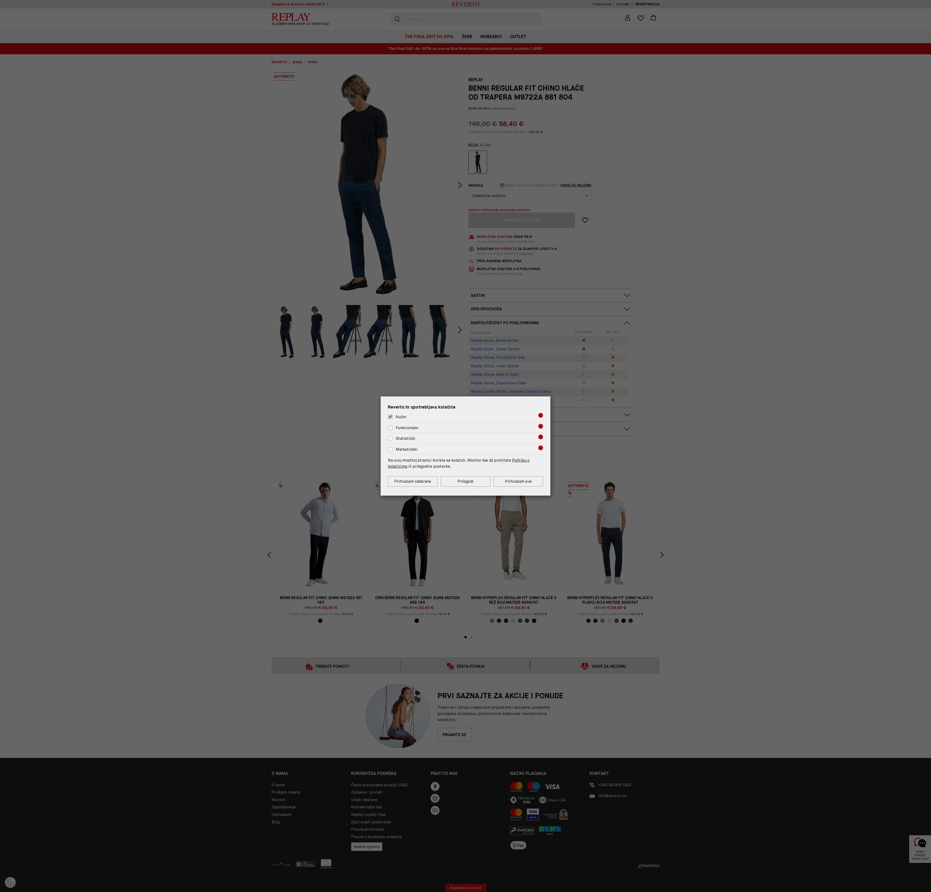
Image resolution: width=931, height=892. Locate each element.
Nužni (401, 416)
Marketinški (406, 449)
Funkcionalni (407, 427)
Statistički (405, 438)
